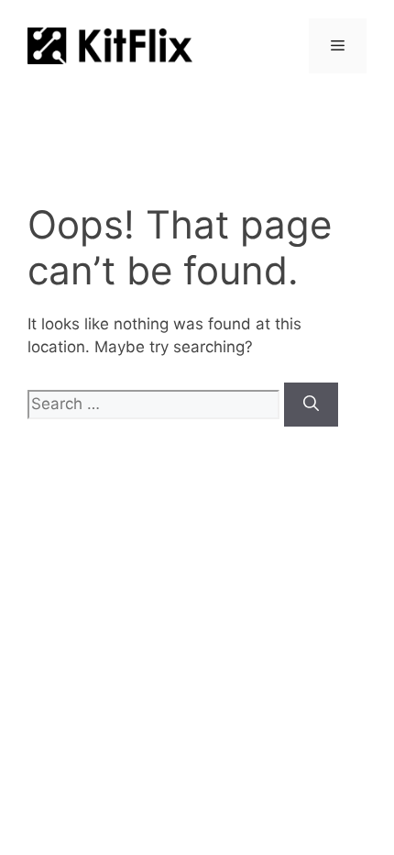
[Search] (311, 405)
